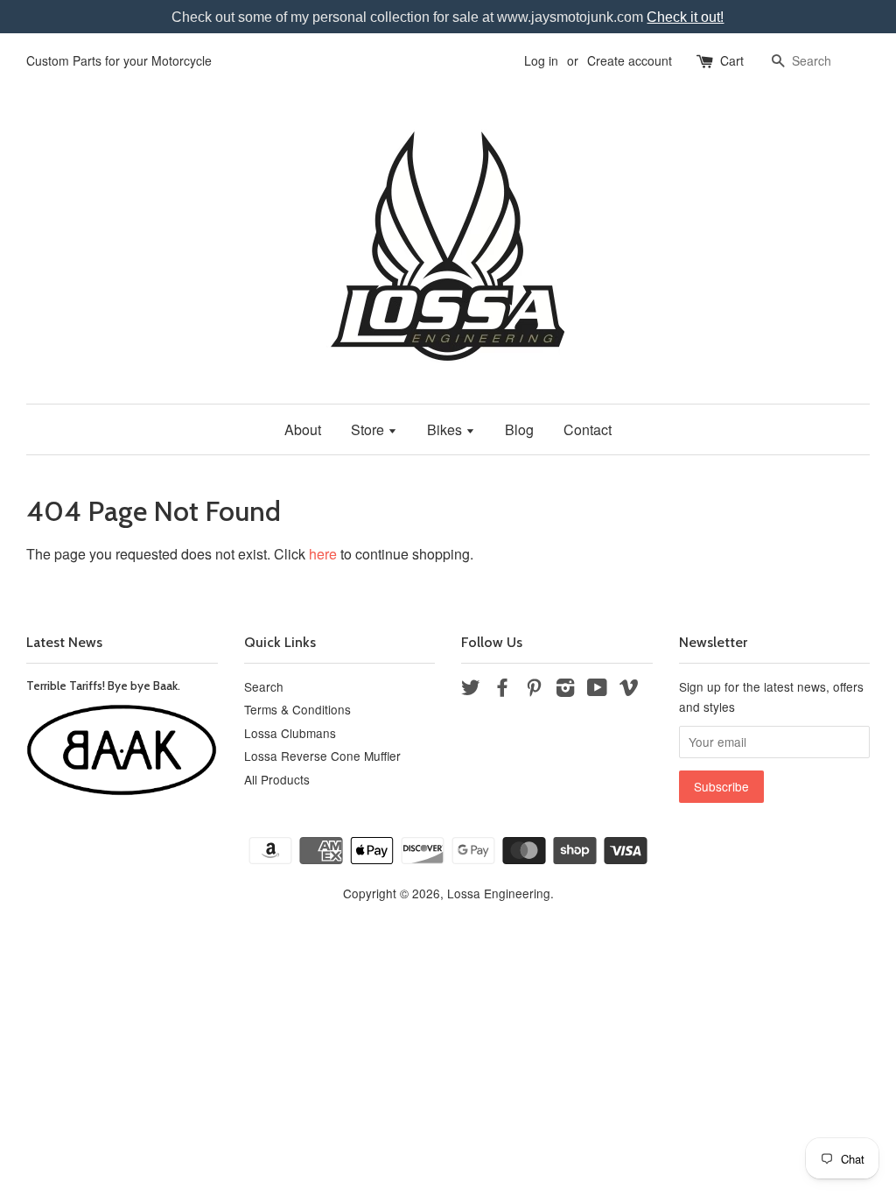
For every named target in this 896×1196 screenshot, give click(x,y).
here (323, 554)
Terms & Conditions (297, 709)
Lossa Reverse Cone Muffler (322, 755)
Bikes (446, 429)
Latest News (64, 642)
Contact (588, 429)
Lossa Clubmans (290, 733)
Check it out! (685, 17)
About (302, 429)
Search (264, 686)
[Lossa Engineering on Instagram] (565, 690)
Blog (519, 429)
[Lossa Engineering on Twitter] (470, 690)
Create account (629, 60)
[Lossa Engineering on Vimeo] (629, 690)
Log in (541, 60)
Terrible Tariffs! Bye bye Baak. (103, 686)
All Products (277, 779)
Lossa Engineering (498, 893)
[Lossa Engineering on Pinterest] (533, 690)
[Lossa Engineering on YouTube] (597, 690)
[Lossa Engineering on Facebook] (502, 690)
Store (369, 429)
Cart (732, 60)
